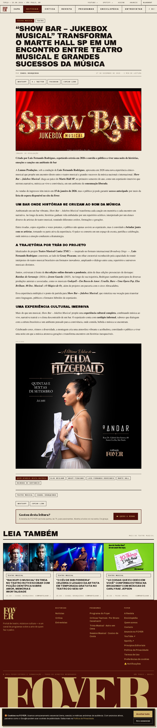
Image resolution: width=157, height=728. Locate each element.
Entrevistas (133, 9)
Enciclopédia (109, 9)
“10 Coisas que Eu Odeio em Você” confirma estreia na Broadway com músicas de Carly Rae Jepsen (126, 584)
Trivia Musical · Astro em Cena (102, 627)
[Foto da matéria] (28, 557)
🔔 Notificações (132, 664)
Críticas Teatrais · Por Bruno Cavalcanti (104, 619)
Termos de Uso (132, 655)
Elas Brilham (57, 478)
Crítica (50, 9)
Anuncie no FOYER (133, 632)
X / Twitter (38, 82)
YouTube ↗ (93, 3)
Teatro (40, 21)
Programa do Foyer (100, 613)
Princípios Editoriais (134, 645)
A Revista (129, 613)
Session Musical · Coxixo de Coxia (104, 634)
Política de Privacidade (83, 718)
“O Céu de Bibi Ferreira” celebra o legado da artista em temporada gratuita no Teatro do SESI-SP (77, 584)
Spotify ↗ (108, 3)
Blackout (147, 3)
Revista (66, 9)
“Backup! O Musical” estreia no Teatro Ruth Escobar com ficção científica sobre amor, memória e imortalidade (28, 586)
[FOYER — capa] (5, 9)
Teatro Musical (25, 21)
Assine (121, 3)
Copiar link (70, 82)
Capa (17, 9)
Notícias (32, 9)
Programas (86, 9)
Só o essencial (143, 721)
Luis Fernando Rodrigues (101, 478)
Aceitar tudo (143, 714)
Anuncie (134, 3)
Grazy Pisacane (76, 478)
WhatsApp (22, 82)
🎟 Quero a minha (126, 516)
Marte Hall (123, 478)
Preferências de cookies (136, 659)
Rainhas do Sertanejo (28, 483)
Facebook (54, 82)
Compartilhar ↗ (43, 596)
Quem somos (130, 622)
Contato (128, 627)
